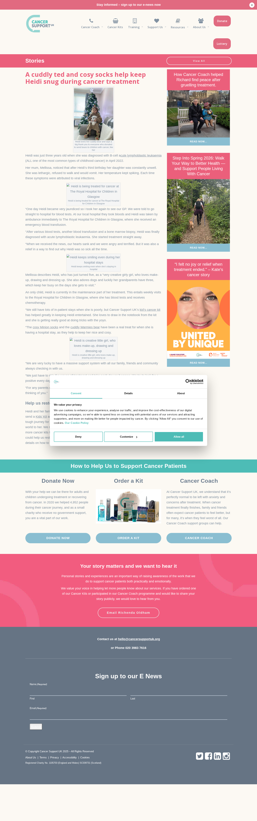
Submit (36, 726)
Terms (43, 757)
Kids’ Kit (41, 416)
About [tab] (181, 393)
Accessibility (69, 757)
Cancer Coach (199, 538)
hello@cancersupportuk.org (139, 639)
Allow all (179, 436)
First (32, 698)
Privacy (54, 757)
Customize (126, 436)
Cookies (85, 757)
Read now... (198, 141)
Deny (78, 436)
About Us (30, 757)
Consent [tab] (76, 393)
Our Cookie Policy (77, 422)
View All (199, 60)
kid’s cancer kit (150, 310)
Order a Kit (128, 538)
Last (132, 698)
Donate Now (58, 538)
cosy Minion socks (45, 327)
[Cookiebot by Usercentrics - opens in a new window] (188, 381)
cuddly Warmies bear (85, 327)
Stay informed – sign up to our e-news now (129, 4)
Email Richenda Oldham (128, 612)
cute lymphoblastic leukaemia (141, 155)
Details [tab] (128, 393)
